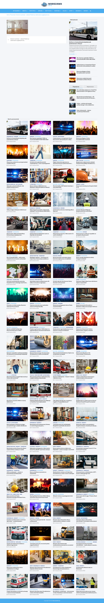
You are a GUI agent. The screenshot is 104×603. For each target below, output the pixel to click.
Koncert (32, 136)
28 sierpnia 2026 (58, 236)
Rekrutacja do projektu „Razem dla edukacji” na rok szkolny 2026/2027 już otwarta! (40, 211)
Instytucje (48, 10)
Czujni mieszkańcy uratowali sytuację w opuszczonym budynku (17, 592)
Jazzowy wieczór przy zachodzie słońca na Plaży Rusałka (39, 306)
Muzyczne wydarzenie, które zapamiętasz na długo (15, 568)
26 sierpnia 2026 (12, 475)
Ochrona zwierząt (81, 541)
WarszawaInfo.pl (56, 600)
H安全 (77, 160)
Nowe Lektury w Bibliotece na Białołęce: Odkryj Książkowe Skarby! (40, 186)
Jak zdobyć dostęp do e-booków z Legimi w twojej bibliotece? (62, 401)
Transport (33, 160)
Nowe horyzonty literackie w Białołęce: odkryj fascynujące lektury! (86, 306)
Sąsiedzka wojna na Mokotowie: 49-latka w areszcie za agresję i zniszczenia (40, 283)
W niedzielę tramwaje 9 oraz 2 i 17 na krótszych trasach (86, 449)
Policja (55, 136)
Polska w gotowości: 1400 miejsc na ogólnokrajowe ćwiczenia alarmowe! (40, 329)
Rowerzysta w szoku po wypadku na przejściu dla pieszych (86, 234)
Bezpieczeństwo (11, 184)
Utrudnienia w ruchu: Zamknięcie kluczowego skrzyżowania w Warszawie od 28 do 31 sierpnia (62, 569)
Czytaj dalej (72, 54)
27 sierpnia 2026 (12, 356)
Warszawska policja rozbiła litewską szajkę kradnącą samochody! (40, 377)
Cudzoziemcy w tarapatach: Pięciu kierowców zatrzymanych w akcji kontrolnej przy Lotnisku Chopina (86, 66)
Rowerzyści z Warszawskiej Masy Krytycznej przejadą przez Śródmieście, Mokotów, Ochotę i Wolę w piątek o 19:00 (17, 235)
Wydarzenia (38, 136)
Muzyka (32, 494)
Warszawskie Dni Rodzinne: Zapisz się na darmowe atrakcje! (63, 353)
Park (21, 494)
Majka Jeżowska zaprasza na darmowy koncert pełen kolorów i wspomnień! (62, 163)
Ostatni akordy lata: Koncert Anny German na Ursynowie (62, 282)
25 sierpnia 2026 (58, 570)
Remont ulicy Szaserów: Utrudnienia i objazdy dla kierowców (40, 568)
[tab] (76, 86)
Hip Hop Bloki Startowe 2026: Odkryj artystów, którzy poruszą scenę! (40, 496)
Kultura (55, 184)
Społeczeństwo (23, 136)
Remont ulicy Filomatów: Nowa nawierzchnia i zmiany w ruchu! (61, 520)
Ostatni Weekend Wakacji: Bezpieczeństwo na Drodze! (84, 210)
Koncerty (78, 136)
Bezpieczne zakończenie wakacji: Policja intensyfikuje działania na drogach (85, 163)
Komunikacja (10, 136)
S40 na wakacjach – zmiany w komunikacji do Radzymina (15, 472)
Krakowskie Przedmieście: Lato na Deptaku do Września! (39, 234)
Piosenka (60, 303)
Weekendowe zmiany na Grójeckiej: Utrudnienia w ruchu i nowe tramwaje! (63, 472)
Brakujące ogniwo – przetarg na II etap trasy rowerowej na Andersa (39, 258)
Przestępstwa (38, 279)
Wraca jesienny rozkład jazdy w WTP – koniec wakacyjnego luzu (86, 472)
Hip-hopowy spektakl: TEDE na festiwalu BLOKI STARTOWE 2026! (86, 58)
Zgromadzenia (69, 327)
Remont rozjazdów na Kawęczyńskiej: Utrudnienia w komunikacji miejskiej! (17, 353)
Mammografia (56, 208)
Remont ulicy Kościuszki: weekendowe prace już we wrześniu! (63, 544)
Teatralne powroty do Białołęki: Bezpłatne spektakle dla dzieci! (61, 425)
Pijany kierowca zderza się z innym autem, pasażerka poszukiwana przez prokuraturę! (86, 593)
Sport (71, 10)
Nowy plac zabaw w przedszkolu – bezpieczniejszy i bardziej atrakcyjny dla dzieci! (86, 426)
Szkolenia (9, 279)
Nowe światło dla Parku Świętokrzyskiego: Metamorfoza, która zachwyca (16, 497)
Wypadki (85, 231)
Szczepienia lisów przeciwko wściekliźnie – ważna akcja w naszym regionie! (86, 545)
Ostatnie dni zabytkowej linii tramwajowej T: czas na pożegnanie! (40, 162)
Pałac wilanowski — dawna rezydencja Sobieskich (84, 111)
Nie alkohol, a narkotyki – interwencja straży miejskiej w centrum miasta (63, 592)
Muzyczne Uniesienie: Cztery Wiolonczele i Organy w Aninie (84, 329)
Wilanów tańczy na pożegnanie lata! (63, 496)
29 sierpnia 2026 (12, 141)
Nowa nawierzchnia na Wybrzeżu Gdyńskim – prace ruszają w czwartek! (63, 449)
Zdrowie (40, 10)
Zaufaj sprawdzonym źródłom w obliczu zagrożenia (15, 544)
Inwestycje (79, 375)
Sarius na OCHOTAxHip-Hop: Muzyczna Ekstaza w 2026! (14, 329)
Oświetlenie (16, 494)
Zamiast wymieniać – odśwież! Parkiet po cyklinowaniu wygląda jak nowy (19, 39)
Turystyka (32, 10)
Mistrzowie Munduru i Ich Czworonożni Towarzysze (83, 353)
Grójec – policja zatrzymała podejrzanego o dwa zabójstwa (85, 104)
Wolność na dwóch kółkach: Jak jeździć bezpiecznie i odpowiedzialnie (15, 187)
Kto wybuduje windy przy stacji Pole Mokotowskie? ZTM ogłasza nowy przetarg (87, 91)
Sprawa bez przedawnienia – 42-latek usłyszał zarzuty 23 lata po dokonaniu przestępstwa (86, 98)
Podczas (55, 422)
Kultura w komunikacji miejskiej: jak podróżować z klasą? (16, 139)
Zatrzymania (61, 136)
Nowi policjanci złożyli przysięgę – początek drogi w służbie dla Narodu (17, 425)
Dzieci (40, 398)
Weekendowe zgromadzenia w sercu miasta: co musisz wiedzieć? (63, 329)
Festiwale (32, 446)
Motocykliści (19, 184)
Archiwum (78, 10)
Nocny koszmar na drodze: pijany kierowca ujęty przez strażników (62, 258)
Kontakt (86, 10)
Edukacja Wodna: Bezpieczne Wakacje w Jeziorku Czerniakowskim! (40, 401)
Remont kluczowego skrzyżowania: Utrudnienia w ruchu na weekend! (39, 353)
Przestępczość (38, 375)
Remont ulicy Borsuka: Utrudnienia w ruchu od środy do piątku (40, 592)
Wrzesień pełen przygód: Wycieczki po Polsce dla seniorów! (17, 377)
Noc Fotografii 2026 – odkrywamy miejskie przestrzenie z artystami (16, 258)
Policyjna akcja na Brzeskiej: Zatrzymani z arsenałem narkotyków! (86, 520)
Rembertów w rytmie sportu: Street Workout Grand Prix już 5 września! (86, 401)
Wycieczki (14, 375)
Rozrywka (57, 10)
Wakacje (45, 398)
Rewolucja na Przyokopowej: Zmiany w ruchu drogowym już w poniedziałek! (40, 426)
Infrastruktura (34, 255)
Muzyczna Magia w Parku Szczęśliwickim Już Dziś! (83, 72)
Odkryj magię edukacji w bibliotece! (16, 209)
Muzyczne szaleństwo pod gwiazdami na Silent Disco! (84, 79)
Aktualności (16, 10)
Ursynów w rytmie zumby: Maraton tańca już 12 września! (16, 306)
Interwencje (56, 589)
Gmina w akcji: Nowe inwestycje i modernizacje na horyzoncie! (85, 377)
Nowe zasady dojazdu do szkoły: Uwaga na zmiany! (85, 258)
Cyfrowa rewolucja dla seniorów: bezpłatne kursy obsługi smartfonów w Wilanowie (17, 283)
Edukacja (9, 208)
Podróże (16, 136)
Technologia (15, 279)
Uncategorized (80, 208)
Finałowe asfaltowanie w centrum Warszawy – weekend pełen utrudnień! (16, 521)
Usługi (64, 10)
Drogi (54, 446)
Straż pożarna (57, 375)
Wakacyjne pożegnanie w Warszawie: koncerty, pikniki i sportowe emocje (40, 449)
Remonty (78, 184)
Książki (78, 303)
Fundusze (37, 208)
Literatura (33, 184)
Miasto (24, 10)
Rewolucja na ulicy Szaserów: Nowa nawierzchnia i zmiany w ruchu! (16, 449)
